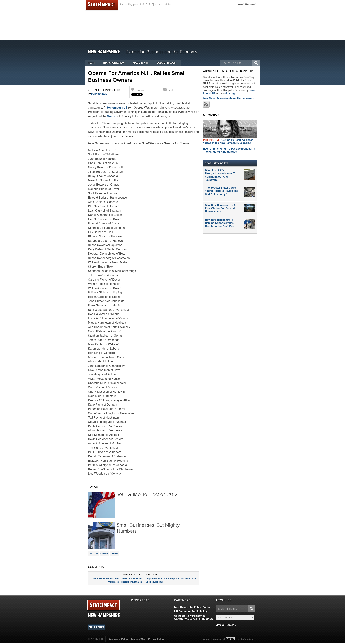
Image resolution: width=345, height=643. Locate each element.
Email (170, 89)
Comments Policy (118, 638)
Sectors (104, 553)
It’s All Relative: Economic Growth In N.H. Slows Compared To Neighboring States (116, 580)
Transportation (114, 62)
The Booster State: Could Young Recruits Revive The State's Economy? (221, 191)
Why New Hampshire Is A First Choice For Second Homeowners (220, 208)
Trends (114, 553)
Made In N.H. (140, 62)
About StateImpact (247, 4)
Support (96, 627)
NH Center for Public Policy (191, 611)
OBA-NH (93, 553)
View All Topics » (226, 625)
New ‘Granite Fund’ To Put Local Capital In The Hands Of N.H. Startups (229, 150)
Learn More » (209, 98)
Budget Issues (166, 62)
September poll (116, 107)
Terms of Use (138, 638)
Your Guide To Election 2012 (147, 494)
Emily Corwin (99, 94)
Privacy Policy (156, 638)
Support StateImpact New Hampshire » (235, 98)
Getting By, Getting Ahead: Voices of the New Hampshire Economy (228, 141)
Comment (140, 89)
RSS (206, 104)
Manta (111, 116)
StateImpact (103, 605)
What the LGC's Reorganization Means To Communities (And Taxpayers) (220, 175)
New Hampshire (104, 52)
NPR (149, 4)
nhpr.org (229, 93)
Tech (91, 62)
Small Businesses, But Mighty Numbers (148, 528)
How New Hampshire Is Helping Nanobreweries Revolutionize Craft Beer (220, 223)
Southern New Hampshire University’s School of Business (194, 617)
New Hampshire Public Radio (192, 607)
